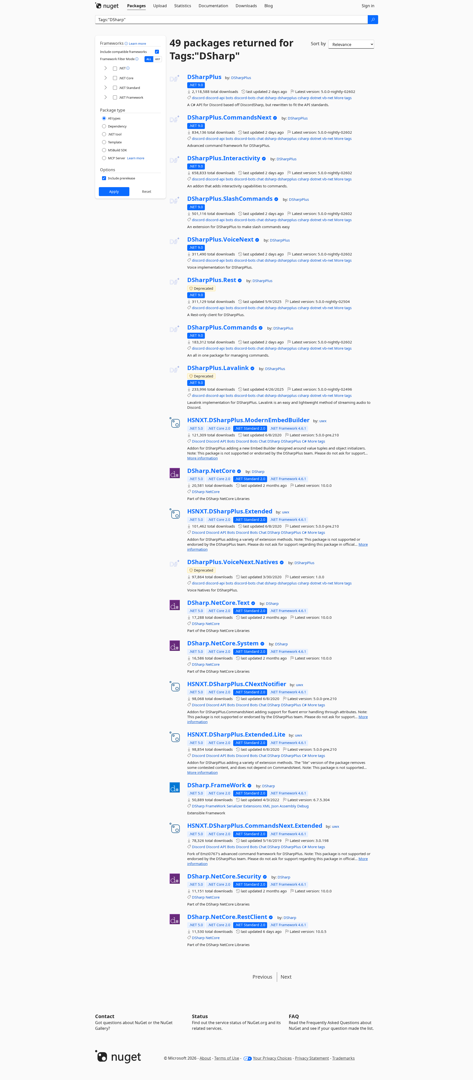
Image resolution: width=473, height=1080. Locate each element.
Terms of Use (226, 1058)
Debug (303, 805)
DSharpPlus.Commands (222, 327)
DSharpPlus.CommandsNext (229, 117)
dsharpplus (287, 97)
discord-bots (244, 97)
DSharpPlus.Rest (211, 280)
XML (266, 805)
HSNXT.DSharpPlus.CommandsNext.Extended (254, 825)
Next (286, 976)
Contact (104, 1016)
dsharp (271, 97)
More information (202, 458)
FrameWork (216, 805)
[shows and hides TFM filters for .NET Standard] (105, 88)
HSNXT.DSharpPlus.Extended (229, 511)
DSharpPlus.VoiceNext (220, 239)
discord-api (215, 97)
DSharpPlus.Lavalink (218, 368)
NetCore (212, 491)
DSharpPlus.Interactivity (223, 158)
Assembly (288, 805)
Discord (198, 441)
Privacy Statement (312, 1058)
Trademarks (343, 1058)
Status (200, 1016)
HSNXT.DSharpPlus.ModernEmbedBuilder (248, 420)
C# (304, 441)
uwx (323, 420)
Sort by (318, 43)
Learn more (137, 43)
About (205, 1058)
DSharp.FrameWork (216, 785)
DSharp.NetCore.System (223, 643)
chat (260, 97)
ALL (148, 59)
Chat (262, 441)
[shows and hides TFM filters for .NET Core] (105, 78)
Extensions (252, 805)
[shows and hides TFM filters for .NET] (105, 68)
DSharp (273, 441)
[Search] (373, 19)
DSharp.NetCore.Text (218, 602)
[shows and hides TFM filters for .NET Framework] (105, 97)
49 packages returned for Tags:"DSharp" (231, 49)
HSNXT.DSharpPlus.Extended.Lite (236, 734)
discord (198, 97)
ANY (157, 59)
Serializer (234, 805)
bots (229, 97)
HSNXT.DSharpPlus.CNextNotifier (236, 684)
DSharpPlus (204, 77)
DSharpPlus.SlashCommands (230, 198)
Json (275, 805)
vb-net (327, 97)
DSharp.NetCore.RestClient (227, 916)
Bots (231, 441)
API (223, 441)
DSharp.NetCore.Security (224, 876)
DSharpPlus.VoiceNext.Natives (232, 562)
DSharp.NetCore (211, 470)
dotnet (315, 97)
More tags (343, 97)
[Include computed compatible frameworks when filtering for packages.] (157, 52)
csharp (303, 97)
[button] (127, 43)
